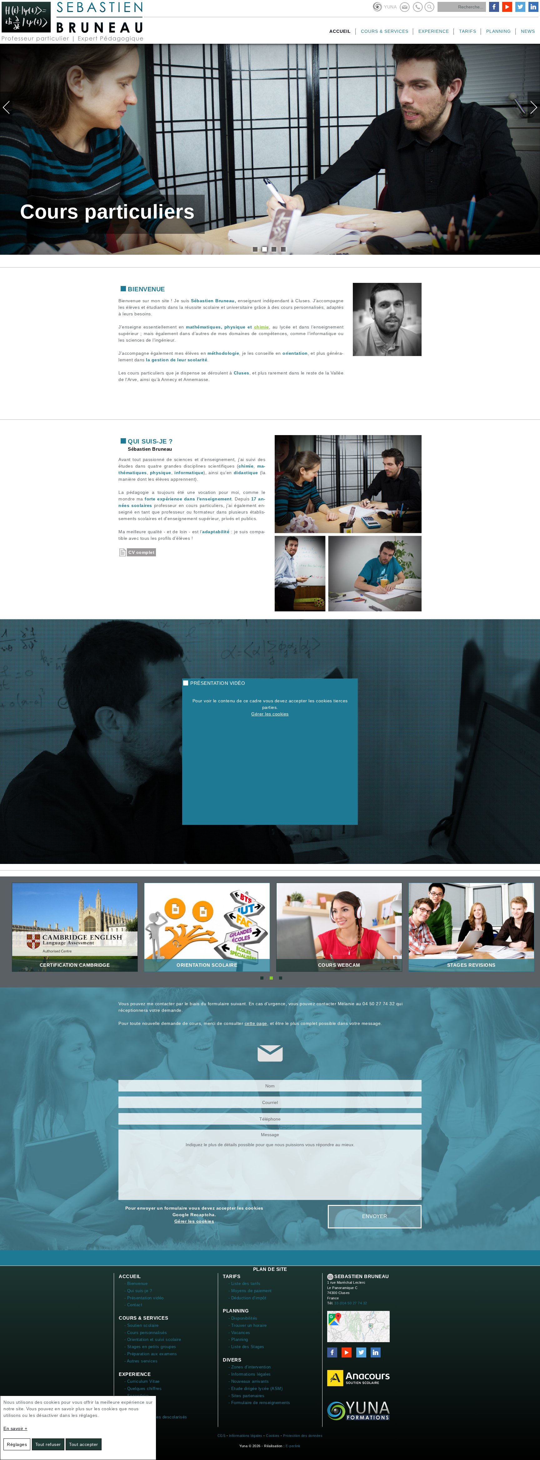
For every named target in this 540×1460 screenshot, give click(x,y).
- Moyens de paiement (250, 1290)
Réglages (17, 1444)
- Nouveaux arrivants (248, 1381)
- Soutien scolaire (141, 1325)
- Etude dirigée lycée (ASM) (255, 1388)
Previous (6, 107)
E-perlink (293, 1446)
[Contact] (358, 1326)
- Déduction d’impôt (247, 1298)
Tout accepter (83, 1444)
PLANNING (236, 1310)
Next (534, 107)
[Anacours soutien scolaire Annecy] (358, 1378)
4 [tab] (283, 249)
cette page (256, 1023)
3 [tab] (274, 249)
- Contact (133, 1304)
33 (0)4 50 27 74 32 (350, 1303)
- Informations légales (249, 1374)
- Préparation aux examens (150, 1354)
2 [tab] (264, 249)
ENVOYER (374, 1216)
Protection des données (302, 1435)
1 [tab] (255, 249)
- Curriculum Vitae (142, 1381)
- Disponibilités (243, 1318)
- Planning (238, 1339)
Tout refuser (48, 1444)
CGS (222, 1435)
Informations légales (245, 1435)
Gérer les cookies (270, 713)
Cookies (273, 1435)
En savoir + (15, 1428)
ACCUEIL (130, 1276)
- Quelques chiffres (143, 1388)
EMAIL (330, 1277)
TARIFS (231, 1276)
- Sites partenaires (246, 1395)
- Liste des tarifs (244, 1283)
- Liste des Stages (246, 1346)
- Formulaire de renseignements (259, 1402)
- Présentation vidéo (144, 1298)
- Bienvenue (136, 1283)
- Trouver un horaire (247, 1325)
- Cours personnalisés (145, 1332)
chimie (261, 326)
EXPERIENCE (135, 1374)
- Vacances (239, 1332)
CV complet (141, 552)
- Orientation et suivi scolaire (152, 1339)
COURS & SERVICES (143, 1318)
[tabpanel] (270, 149)
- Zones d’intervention (249, 1367)
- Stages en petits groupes (150, 1346)
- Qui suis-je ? (138, 1290)
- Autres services (141, 1361)
